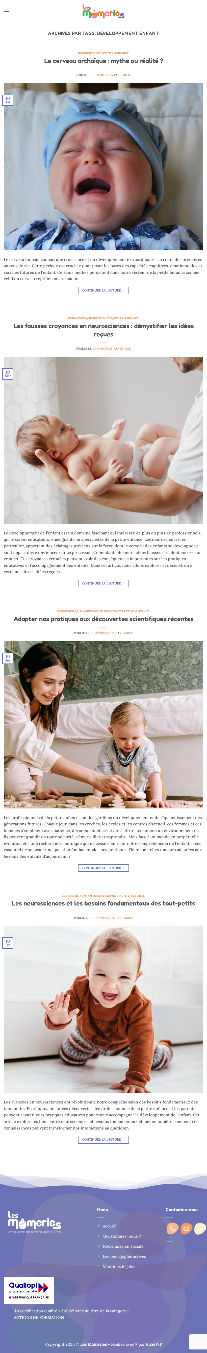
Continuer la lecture (103, 290)
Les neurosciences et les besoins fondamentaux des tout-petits (103, 903)
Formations (77, 318)
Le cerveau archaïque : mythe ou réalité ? (103, 60)
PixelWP (154, 1344)
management (87, 611)
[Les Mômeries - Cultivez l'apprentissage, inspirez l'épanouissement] (103, 11)
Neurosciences (90, 53)
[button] (7, 11)
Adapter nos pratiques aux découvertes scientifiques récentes (104, 619)
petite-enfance (116, 53)
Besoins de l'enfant (77, 896)
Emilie (125, 75)
